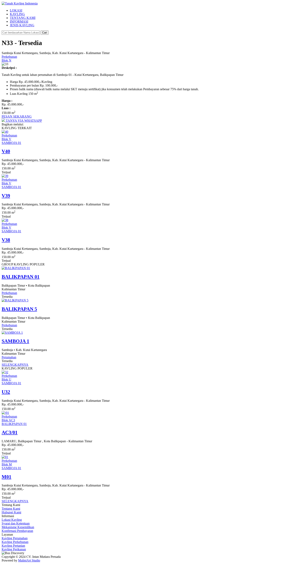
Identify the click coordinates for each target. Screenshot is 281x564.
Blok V (6, 139)
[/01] (5, 413)
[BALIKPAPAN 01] (16, 268)
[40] (5, 131)
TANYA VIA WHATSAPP (23, 120)
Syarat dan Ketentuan (16, 523)
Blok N (6, 60)
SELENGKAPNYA (15, 364)
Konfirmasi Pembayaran (17, 531)
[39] (5, 176)
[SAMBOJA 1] (12, 332)
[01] (5, 457)
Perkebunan (9, 56)
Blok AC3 (8, 420)
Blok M (7, 464)
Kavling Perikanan (14, 549)
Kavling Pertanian (13, 545)
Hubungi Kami (11, 512)
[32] (5, 372)
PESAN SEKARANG (17, 116)
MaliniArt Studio (29, 560)
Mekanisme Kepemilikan (18, 527)
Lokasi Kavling (12, 519)
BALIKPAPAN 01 (14, 424)
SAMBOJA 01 (11, 143)
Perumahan (9, 357)
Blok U (6, 379)
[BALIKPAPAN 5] (15, 300)
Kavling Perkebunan (15, 542)
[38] (5, 220)
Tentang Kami (11, 508)
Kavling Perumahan (15, 538)
